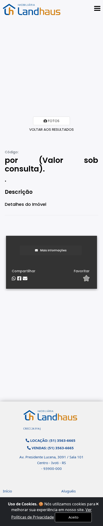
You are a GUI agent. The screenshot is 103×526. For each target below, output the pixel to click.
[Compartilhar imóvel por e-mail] (25, 278)
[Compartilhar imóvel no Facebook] (19, 278)
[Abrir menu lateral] (97, 8)
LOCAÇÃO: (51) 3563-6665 (52, 440)
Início (7, 491)
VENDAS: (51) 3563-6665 (52, 447)
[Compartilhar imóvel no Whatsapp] (14, 278)
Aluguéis (68, 491)
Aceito (73, 517)
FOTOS (53, 120)
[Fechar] (97, 504)
